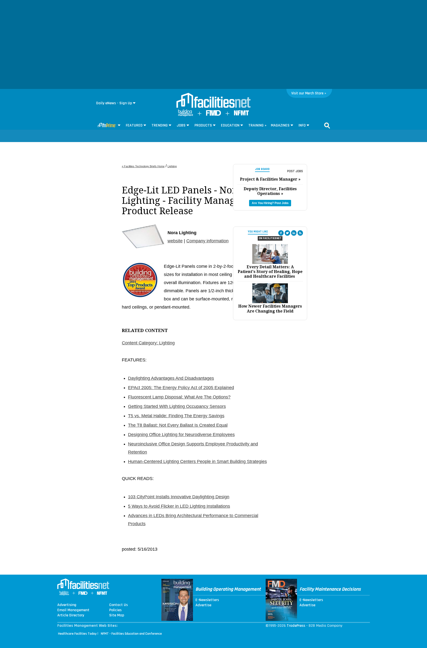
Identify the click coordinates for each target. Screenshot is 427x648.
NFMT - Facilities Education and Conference (131, 633)
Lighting (172, 166)
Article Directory (70, 615)
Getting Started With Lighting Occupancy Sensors (177, 406)
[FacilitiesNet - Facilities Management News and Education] (213, 101)
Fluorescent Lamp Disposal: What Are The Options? (179, 397)
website (175, 240)
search (327, 125)
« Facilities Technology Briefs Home (143, 166)
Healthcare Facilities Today (77, 633)
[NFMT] (241, 114)
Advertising (66, 605)
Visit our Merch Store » (308, 93)
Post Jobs (295, 171)
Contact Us (118, 605)
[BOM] (185, 115)
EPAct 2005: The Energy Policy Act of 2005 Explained (181, 387)
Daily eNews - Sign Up (114, 103)
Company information (207, 240)
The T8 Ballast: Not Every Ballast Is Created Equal (178, 425)
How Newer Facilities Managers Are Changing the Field (270, 308)
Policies (115, 610)
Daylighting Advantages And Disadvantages (171, 378)
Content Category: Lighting (148, 342)
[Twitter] (287, 233)
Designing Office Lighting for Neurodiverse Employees (181, 434)
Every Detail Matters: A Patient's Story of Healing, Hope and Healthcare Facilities (270, 272)
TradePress (296, 625)
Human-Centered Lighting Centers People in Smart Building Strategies (197, 461)
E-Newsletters (207, 600)
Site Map (116, 615)
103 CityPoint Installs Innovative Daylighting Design (178, 496)
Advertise (203, 605)
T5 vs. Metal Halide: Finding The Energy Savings (176, 415)
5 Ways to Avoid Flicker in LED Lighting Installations (179, 506)
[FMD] (213, 114)
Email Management (73, 610)
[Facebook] (281, 233)
